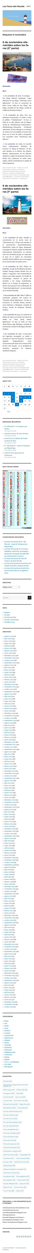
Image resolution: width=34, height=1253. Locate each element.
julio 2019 (7, 841)
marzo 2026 (8, 648)
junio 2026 (8, 641)
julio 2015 (7, 956)
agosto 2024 (8, 694)
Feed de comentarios (11, 620)
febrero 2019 (8, 853)
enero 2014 (8, 999)
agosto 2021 (8, 780)
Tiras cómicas (20, 1187)
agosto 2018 (8, 867)
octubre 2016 (8, 920)
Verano (19, 1191)
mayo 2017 (8, 903)
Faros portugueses (11, 1144)
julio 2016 (7, 927)
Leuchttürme (20, 169)
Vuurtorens (6, 175)
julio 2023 (7, 725)
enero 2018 (8, 884)
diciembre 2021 (9, 771)
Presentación (23, 1180)
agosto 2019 (8, 838)
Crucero (7, 1100)
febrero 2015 (8, 968)
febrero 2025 (8, 679)
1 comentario (23, 178)
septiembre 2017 (10, 894)
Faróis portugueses (11, 1147)
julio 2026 (7, 639)
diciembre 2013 (9, 1002)
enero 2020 (8, 826)
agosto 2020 (8, 809)
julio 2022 (7, 754)
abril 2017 (7, 906)
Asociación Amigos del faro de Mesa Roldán (15, 1085)
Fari (23, 167)
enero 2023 (8, 740)
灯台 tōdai (7, 1064)
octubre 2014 (8, 978)
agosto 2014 (8, 983)
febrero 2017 (8, 910)
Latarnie (14, 169)
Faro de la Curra (10, 1118)
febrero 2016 (8, 939)
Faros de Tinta (9, 1140)
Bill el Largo (8, 1090)
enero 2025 (8, 682)
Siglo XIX (24, 1183)
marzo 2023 (8, 735)
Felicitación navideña (12, 1151)
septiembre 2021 (10, 778)
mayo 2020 (8, 817)
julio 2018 (7, 870)
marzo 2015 (8, 966)
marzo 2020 (8, 821)
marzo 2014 (8, 995)
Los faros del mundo (11, 541)
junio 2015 (8, 959)
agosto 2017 (8, 896)
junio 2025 (8, 670)
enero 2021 (8, 797)
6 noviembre (18, 176)
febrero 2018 (8, 882)
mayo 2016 (8, 932)
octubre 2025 (9, 660)
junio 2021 (8, 785)
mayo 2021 (8, 788)
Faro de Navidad (10, 1126)
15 (25, 397)
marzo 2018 (8, 879)
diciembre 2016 (9, 915)
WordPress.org (9, 622)
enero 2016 (8, 942)
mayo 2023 (8, 730)
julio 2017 (7, 898)
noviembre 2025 (10, 658)
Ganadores (8, 1158)
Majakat (12, 171)
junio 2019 (8, 843)
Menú (28, 6)
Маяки (12, 175)
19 (13, 401)
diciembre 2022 (9, 742)
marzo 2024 (8, 706)
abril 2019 (7, 848)
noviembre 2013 (9, 1004)
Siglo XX (7, 1187)
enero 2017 (8, 913)
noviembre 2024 (10, 687)
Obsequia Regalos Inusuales (14, 1169)
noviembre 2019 (10, 831)
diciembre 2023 (9, 713)
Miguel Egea (9, 1165)
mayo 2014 (8, 990)
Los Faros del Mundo (13, 6)
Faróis (26, 167)
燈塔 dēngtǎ (9, 176)
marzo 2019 (8, 850)
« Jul (8, 411)
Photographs (9, 1180)
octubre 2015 (8, 949)
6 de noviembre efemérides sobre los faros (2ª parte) (16, 45)
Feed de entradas (10, 617)
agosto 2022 (8, 752)
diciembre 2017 (9, 886)
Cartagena (8, 1093)
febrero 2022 (8, 766)
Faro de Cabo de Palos (12, 1111)
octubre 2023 (8, 718)
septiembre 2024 (10, 691)
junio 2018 (8, 872)
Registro (7, 612)
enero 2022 (8, 768)
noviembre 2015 (9, 947)
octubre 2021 (8, 776)
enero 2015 (8, 971)
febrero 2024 (8, 708)
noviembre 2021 (9, 773)
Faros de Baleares (10, 1129)
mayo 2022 (8, 759)
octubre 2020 (9, 805)
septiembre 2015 (10, 951)
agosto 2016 (8, 925)
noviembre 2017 (9, 889)
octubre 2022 (9, 747)
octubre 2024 (9, 689)
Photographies (22, 1176)
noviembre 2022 (10, 744)
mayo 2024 (8, 701)
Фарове (7, 1059)
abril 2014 (7, 992)
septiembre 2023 (10, 720)
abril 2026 (7, 646)
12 (13, 397)
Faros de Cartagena (11, 1133)
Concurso (20, 1097)
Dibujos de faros (10, 1104)
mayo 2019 (8, 845)
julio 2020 (7, 812)
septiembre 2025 (10, 663)
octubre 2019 (8, 833)
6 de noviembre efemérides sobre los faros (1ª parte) (16, 188)
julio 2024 (7, 696)
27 (17, 404)
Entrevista (23, 1108)
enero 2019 (8, 855)
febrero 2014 (8, 997)
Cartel (19, 1093)
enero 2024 (8, 711)
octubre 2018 (8, 862)
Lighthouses (6, 171)
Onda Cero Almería (11, 1173)
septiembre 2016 (10, 922)
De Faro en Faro (21, 1100)
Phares (17, 171)
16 (29, 397)
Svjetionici (6, 173)
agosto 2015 (8, 954)
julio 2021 (7, 783)
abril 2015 (7, 963)
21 (21, 401)
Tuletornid (12, 173)
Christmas (8, 1097)
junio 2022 (8, 756)
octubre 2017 (8, 891)
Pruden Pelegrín (10, 1183)
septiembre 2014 (10, 980)
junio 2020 (8, 814)
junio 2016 (8, 930)
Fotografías (25, 1155)
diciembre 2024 (9, 684)
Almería (7, 1081)
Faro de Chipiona (10, 1115)
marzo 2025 (8, 677)
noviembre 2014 (9, 975)
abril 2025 (7, 675)
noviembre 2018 (9, 860)
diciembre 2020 (9, 800)
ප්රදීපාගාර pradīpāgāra (20, 175)
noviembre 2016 (10, 918)
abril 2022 (7, 761)
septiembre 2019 (10, 836)
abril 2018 (7, 877)
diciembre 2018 (9, 857)
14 (21, 397)
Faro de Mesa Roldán (12, 1122)
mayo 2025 (8, 672)
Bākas (19, 167)
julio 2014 (7, 985)
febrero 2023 (8, 737)
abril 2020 (7, 819)
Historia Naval (7, 178)
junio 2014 (8, 987)
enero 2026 (8, 653)
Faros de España (10, 1137)
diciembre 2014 (9, 973)
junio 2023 (8, 728)
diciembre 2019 (9, 829)
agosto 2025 (8, 665)
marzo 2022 (8, 764)
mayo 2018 (8, 874)
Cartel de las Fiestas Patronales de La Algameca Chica (16, 570)
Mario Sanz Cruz (21, 1162)
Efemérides (25, 176)
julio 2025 (7, 667)
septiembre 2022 (10, 749)
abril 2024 (7, 703)
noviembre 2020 (10, 802)
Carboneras (21, 1090)
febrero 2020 (8, 824)
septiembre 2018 (10, 865)
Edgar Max (24, 1104)
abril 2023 (7, 732)
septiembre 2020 (10, 807)
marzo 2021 (8, 793)
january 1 (7, 1162)
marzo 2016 (8, 937)
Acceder (7, 615)
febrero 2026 (8, 651)
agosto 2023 (8, 723)
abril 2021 (7, 790)
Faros (4, 169)
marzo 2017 (8, 908)
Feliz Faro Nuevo (10, 1155)
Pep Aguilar (8, 1176)
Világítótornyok (20, 173)
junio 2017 (7, 901)
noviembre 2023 (10, 716)
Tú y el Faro (8, 1191)
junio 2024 (8, 699)
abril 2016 (7, 934)
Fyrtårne (8, 169)
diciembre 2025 (9, 655)
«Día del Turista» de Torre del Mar (16, 433)
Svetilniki (22, 171)
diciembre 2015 (9, 944)
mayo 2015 (8, 961)
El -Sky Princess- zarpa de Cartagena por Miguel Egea (15, 544)
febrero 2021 (8, 795)
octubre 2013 (8, 1007)
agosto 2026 (8, 636)
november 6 (14, 178)
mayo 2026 (8, 643)
